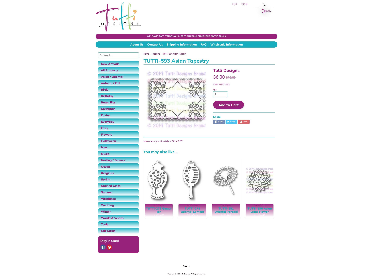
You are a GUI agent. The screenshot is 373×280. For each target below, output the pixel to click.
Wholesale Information (226, 44)
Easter (105, 115)
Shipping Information (182, 44)
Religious (107, 173)
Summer (107, 192)
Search (186, 266)
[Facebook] (103, 247)
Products (156, 54)
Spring (105, 179)
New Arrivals (110, 64)
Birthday (107, 96)
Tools (104, 224)
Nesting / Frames (113, 160)
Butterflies (108, 102)
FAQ (203, 44)
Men (104, 147)
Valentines (108, 198)
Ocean (105, 166)
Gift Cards (108, 231)
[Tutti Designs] (118, 17)
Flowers (106, 134)
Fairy (104, 128)
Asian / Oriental (112, 76)
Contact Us (155, 44)
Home (146, 54)
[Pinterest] (109, 247)
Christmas (108, 109)
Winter (106, 211)
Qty (215, 89)
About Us (137, 44)
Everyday (107, 121)
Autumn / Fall (110, 83)
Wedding (107, 205)
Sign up (244, 4)
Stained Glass (110, 186)
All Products (109, 70)
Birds (104, 89)
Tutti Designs (226, 70)
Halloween (108, 141)
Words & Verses (112, 218)
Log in (234, 4)
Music (105, 154)
